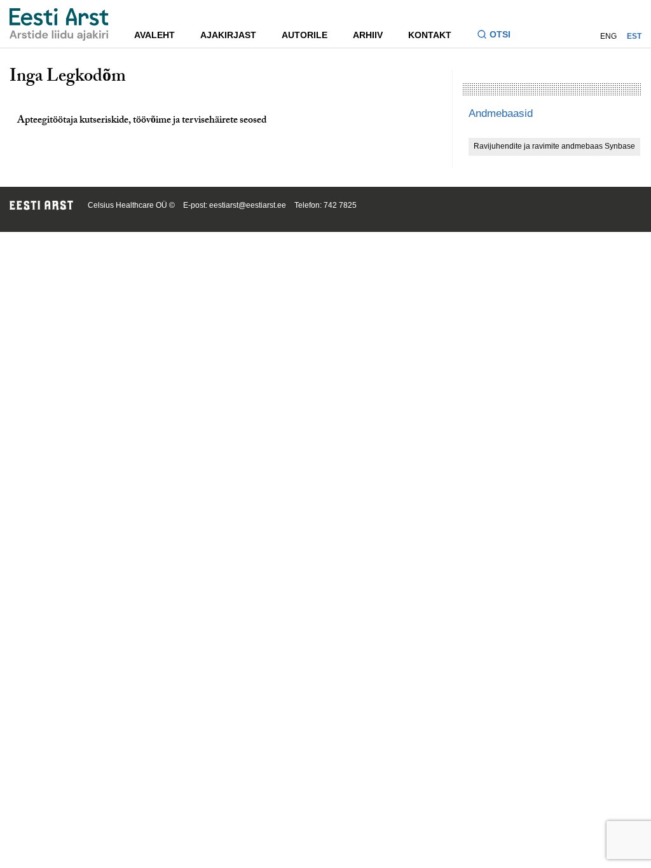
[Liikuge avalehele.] (59, 24)
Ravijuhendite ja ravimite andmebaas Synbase (554, 146)
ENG (608, 36)
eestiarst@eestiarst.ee (247, 205)
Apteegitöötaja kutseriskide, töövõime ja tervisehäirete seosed (141, 121)
